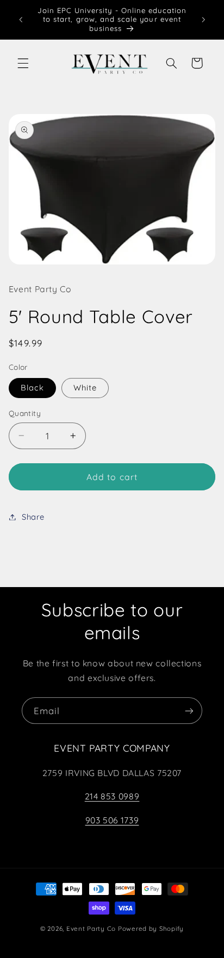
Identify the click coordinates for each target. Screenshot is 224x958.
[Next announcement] (203, 19)
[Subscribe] (189, 710)
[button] (22, 63)
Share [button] (33, 517)
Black (32, 387)
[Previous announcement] (21, 19)
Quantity (25, 413)
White (85, 387)
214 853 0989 (112, 796)
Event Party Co (91, 928)
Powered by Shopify (151, 928)
